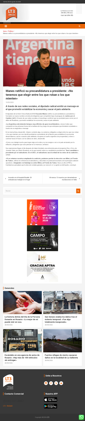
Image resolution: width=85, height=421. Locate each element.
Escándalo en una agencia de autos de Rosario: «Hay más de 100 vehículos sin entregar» (22, 357)
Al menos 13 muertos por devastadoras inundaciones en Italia (63, 179)
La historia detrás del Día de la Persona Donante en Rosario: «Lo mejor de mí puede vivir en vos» (22, 319)
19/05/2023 (10, 102)
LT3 (48, 417)
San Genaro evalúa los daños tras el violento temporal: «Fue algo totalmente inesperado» (61, 319)
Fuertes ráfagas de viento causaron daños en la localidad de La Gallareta (61, 356)
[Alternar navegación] (5, 26)
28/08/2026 (9, 325)
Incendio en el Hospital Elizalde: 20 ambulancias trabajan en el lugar (20, 179)
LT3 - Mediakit (8, 406)
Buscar (78, 191)
